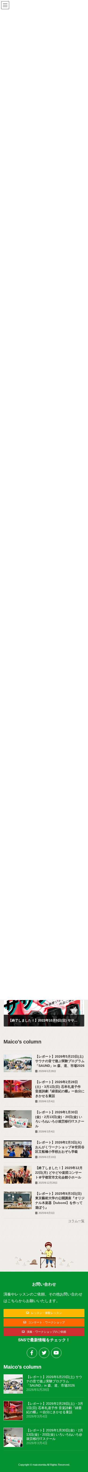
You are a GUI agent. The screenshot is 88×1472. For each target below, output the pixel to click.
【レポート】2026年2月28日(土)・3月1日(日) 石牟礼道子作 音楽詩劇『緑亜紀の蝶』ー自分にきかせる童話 (54, 1408)
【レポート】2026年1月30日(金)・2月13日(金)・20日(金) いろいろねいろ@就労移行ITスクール (54, 1434)
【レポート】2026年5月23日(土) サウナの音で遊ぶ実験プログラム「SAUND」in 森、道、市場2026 (59, 1060)
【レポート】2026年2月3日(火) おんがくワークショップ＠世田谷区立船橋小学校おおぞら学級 (59, 1146)
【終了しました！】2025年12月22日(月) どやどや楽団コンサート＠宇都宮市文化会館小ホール (59, 1172)
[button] (44, 1313)
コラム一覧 (76, 1221)
